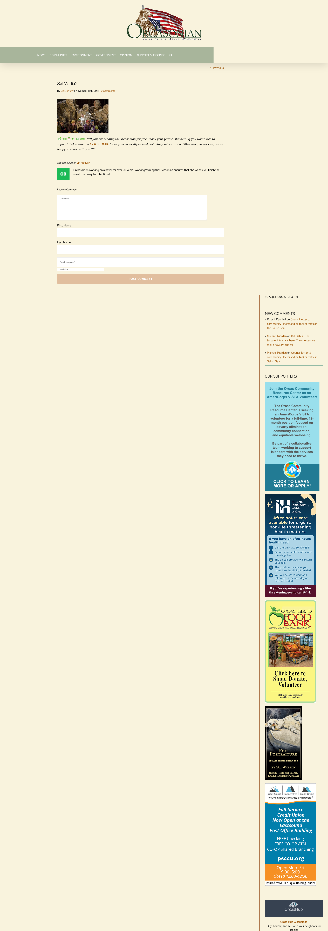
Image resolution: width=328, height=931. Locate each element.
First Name (64, 225)
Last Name (64, 242)
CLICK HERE (99, 144)
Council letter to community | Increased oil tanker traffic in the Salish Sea (292, 323)
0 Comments (108, 90)
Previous (218, 68)
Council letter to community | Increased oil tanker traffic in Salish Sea (292, 357)
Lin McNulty (67, 90)
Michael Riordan (277, 336)
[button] (170, 55)
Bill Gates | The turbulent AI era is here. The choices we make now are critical (291, 340)
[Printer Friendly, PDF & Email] (71, 138)
